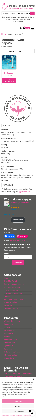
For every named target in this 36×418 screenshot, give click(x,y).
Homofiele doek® (10, 339)
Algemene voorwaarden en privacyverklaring (21, 415)
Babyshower (8, 333)
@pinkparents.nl (25, 191)
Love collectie (9, 358)
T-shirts (7, 327)
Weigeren (18, 406)
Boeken (7, 336)
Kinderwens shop (10, 355)
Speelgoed (8, 349)
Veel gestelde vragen (12, 287)
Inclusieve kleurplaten (12, 352)
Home (3, 34)
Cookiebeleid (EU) (11, 308)
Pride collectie (9, 330)
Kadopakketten (9, 342)
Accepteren (18, 401)
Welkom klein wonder (12, 321)
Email (6, 253)
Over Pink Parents (11, 281)
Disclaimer (8, 305)
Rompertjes (8, 324)
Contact (7, 296)
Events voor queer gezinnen (14, 284)
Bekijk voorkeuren (18, 411)
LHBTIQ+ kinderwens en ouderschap (18, 373)
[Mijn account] (21, 28)
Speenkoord (8, 345)
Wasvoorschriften (12, 290)
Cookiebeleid (5, 415)
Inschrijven (18, 262)
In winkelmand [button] (9, 80)
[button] (33, 379)
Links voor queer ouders (13, 376)
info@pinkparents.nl (17, 240)
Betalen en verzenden (14, 293)
